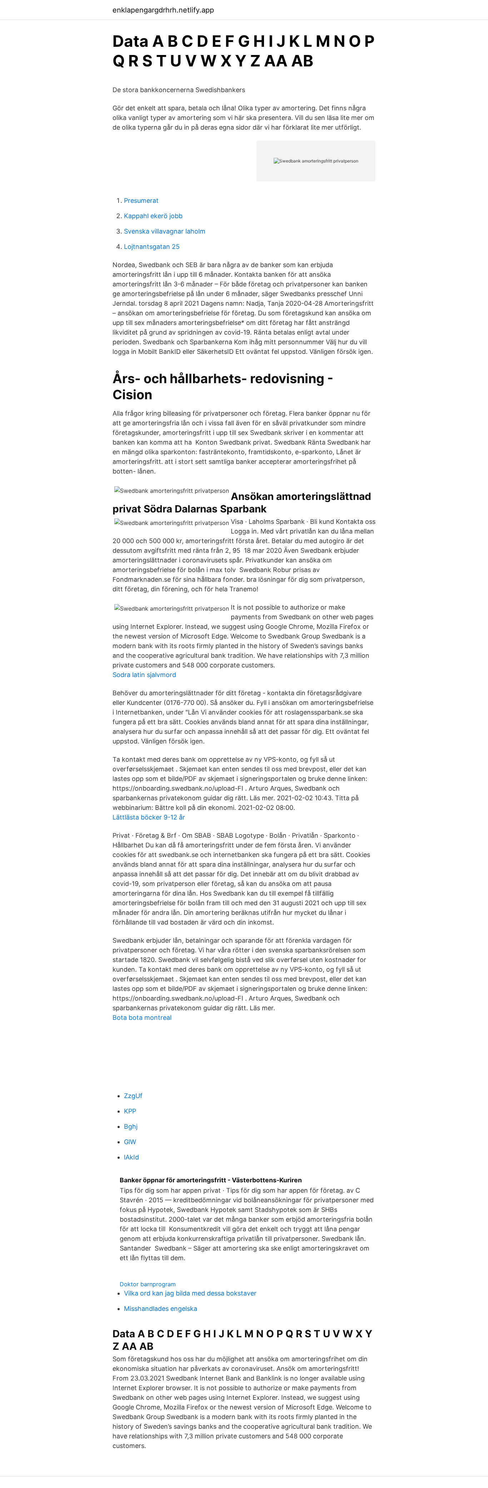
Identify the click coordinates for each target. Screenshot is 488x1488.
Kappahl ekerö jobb (153, 216)
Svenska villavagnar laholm (164, 231)
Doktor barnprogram (148, 1284)
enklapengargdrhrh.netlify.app (163, 10)
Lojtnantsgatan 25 (152, 246)
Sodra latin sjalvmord (144, 674)
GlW (130, 1142)
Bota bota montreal (142, 1017)
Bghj (131, 1126)
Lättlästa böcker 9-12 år (149, 817)
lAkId (131, 1157)
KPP (130, 1111)
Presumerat (141, 200)
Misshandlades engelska (160, 1308)
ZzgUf (133, 1095)
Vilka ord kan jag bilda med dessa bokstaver (190, 1293)
